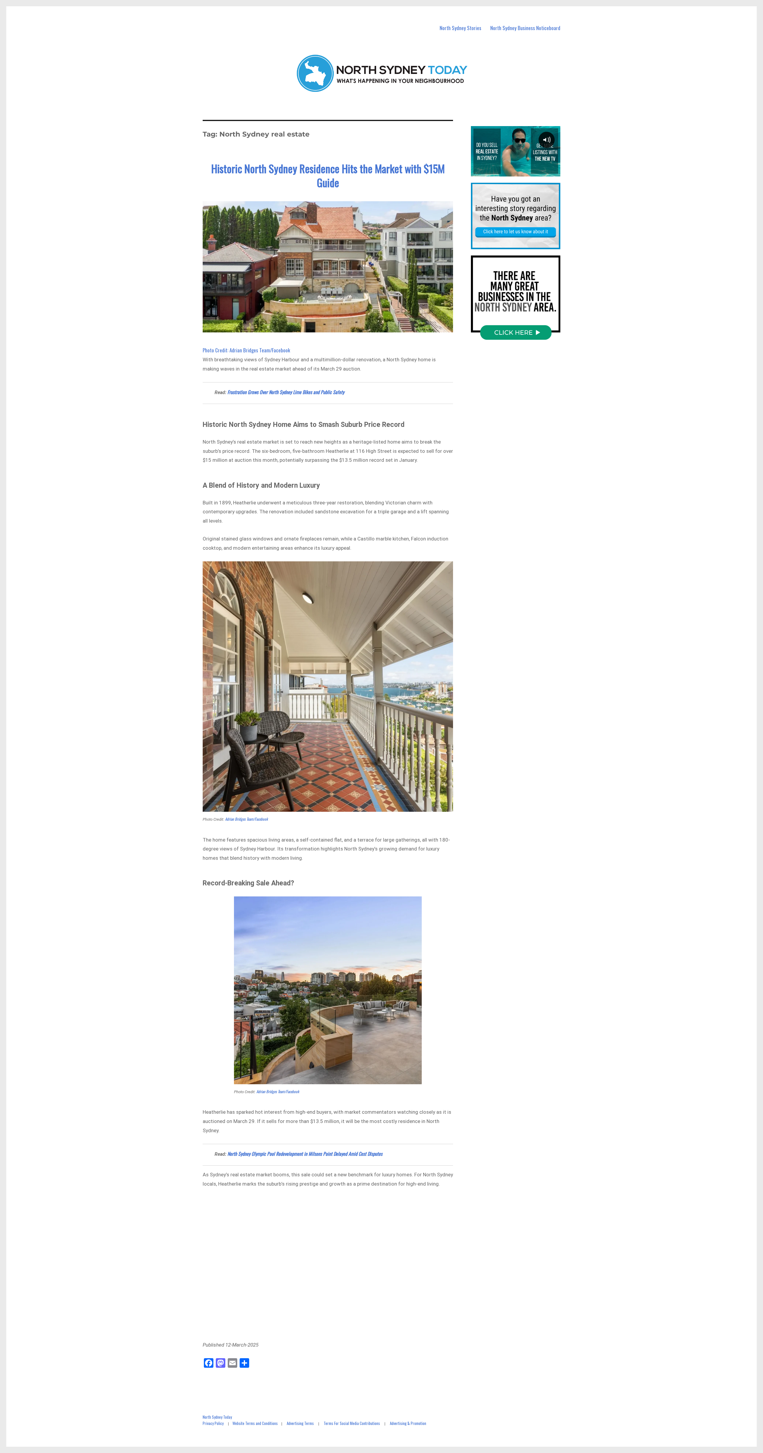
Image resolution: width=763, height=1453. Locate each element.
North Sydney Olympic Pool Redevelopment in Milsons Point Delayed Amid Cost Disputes (304, 1153)
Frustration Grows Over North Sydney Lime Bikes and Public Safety (285, 392)
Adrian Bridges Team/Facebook (246, 819)
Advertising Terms (300, 1423)
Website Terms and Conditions (255, 1423)
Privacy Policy (213, 1423)
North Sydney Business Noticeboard (525, 28)
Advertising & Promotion (408, 1423)
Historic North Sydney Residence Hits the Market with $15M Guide (328, 175)
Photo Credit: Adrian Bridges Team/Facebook (246, 350)
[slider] (515, 171)
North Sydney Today (217, 1417)
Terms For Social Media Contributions (352, 1423)
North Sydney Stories (460, 28)
